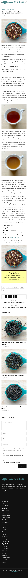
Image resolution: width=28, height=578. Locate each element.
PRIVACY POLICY (14, 571)
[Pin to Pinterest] (11, 296)
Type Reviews (6, 544)
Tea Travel (5, 536)
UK (3, 290)
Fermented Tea (6, 557)
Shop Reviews (6, 517)
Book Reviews (6, 515)
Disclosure (5, 505)
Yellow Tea (5, 548)
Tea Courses (5, 522)
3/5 (3, 287)
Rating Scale (5, 510)
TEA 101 (4, 527)
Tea (22, 287)
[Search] (26, 6)
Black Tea (4, 555)
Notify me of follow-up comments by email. (13, 457)
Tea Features (5, 541)
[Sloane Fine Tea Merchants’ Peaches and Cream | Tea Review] (14, 392)
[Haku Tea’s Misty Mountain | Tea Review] (14, 361)
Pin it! (19, 243)
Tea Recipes (5, 538)
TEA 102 (4, 529)
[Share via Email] (16, 296)
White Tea (4, 546)
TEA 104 (4, 534)
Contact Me (5, 503)
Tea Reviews (5, 513)
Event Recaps (5, 520)
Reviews (4, 508)
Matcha (4, 562)
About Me (5, 501)
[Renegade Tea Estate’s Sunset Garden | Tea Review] (14, 328)
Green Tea (4, 550)
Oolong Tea (5, 553)
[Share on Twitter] (9, 296)
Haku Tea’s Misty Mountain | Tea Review (12, 375)
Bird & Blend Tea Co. (15, 237)
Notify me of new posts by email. (12, 462)
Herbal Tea (5, 560)
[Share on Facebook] (6, 296)
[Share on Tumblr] (13, 296)
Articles (4, 525)
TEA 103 (4, 532)
